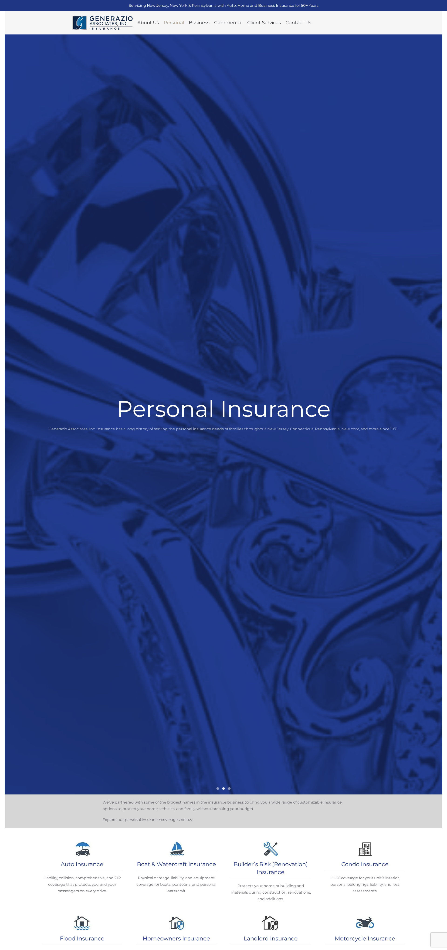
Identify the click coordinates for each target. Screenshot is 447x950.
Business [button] (199, 22)
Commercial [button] (228, 22)
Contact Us (298, 22)
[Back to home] (102, 22)
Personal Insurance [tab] (218, 788)
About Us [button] (148, 22)
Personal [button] (174, 22)
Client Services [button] (264, 22)
